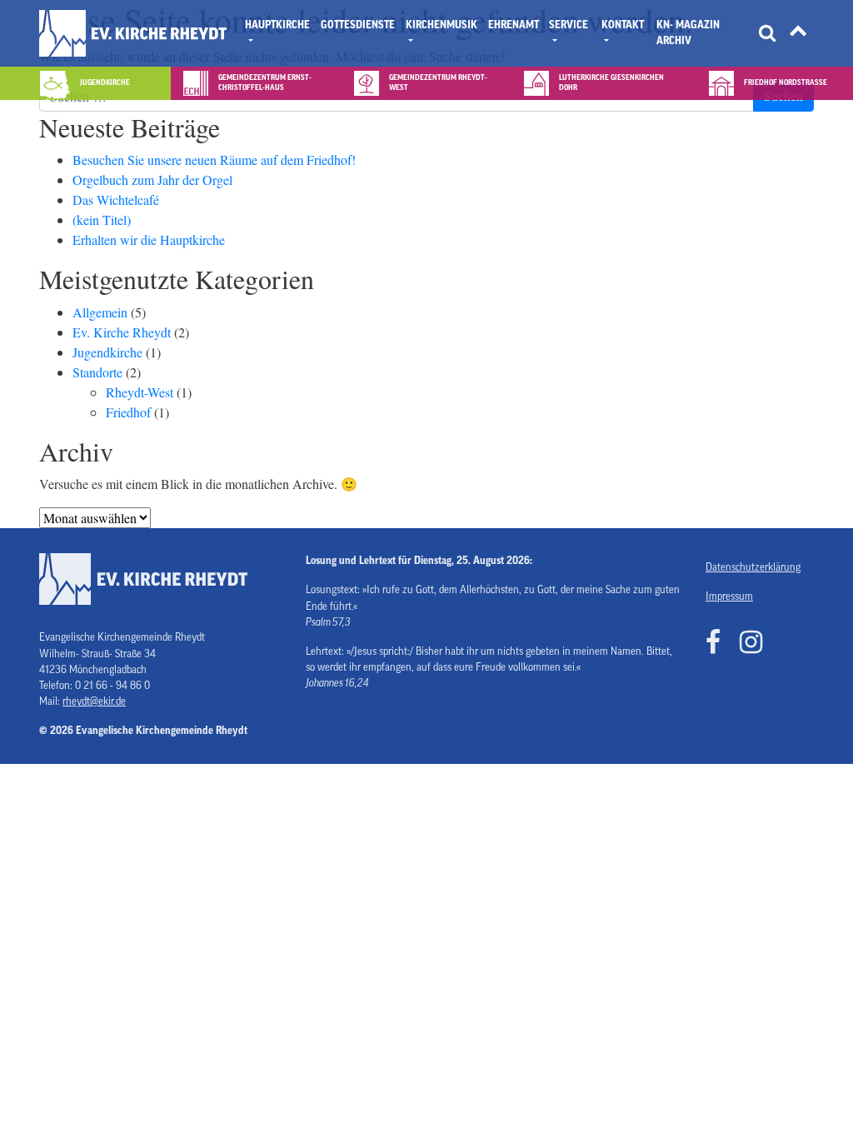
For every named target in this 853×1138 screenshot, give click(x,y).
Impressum (729, 596)
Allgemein (99, 312)
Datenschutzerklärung (753, 567)
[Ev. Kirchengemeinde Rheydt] (133, 33)
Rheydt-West (139, 392)
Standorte (97, 372)
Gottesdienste (358, 25)
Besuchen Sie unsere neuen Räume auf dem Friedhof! (214, 159)
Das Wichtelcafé (115, 199)
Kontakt (622, 25)
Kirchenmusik (441, 25)
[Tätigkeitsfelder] (798, 33)
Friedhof (128, 412)
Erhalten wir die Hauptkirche (148, 239)
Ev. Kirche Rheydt (121, 332)
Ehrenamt (513, 25)
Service (568, 25)
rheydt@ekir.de (94, 701)
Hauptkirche (277, 25)
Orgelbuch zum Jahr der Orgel (152, 179)
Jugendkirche (107, 352)
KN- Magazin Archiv (688, 33)
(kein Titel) (101, 219)
